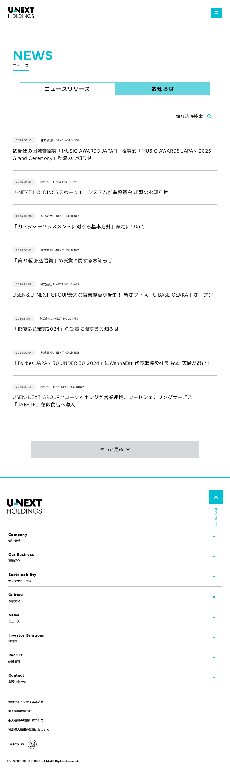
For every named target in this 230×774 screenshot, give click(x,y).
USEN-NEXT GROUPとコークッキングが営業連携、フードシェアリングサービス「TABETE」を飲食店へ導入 (102, 401)
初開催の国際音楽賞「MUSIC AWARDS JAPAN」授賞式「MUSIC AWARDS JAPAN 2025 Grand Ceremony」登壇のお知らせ (112, 154)
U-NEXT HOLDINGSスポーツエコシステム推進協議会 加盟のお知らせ (90, 192)
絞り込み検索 (189, 116)
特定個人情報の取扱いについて (29, 729)
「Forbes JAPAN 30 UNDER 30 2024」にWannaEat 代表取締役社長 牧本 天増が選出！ (112, 363)
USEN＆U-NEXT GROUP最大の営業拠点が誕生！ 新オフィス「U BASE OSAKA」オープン (113, 295)
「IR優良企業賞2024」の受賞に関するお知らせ (66, 329)
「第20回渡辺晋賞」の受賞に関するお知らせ (62, 260)
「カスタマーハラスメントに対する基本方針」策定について (79, 226)
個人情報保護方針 (20, 711)
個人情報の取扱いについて (26, 720)
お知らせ (162, 89)
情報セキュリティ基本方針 (26, 702)
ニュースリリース (67, 89)
